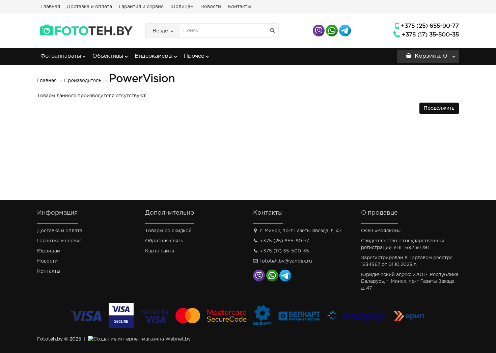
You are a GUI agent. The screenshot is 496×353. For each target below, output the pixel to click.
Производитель (83, 81)
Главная (50, 7)
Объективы (107, 56)
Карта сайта (159, 251)
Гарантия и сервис (141, 7)
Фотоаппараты (60, 56)
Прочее (194, 56)
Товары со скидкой (168, 231)
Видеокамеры (153, 56)
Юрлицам (182, 7)
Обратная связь (164, 241)
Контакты (239, 7)
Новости (210, 7)
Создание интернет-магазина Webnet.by (142, 339)
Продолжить (439, 108)
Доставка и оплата (89, 7)
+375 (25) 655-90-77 (430, 26)
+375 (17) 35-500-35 (430, 34)
